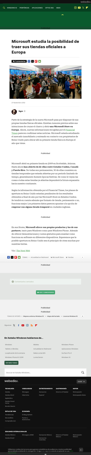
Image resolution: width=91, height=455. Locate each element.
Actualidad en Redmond (39, 257)
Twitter (83, 7)
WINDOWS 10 (12, 8)
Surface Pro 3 (67, 353)
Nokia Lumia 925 (39, 353)
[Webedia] (86, 1)
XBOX (58, 8)
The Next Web (23, 250)
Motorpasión (77, 392)
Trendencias (9, 415)
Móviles (36, 344)
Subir (80, 381)
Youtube (79, 7)
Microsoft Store (58, 257)
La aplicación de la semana (15, 353)
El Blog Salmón (27, 415)
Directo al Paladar (62, 392)
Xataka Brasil (9, 438)
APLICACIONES (37, 8)
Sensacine (42, 392)
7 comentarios (20, 61)
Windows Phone (68, 344)
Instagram (75, 7)
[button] (22, 111)
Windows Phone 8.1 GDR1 (14, 357)
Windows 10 (66, 357)
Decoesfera (9, 418)
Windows (8, 344)
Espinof (41, 395)
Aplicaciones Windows (70, 349)
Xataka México (10, 435)
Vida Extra (25, 395)
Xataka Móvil (9, 395)
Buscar (83, 372)
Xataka (7, 392)
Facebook (29, 61)
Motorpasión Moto (79, 395)
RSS (32, 325)
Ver (46, 292)
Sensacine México (45, 435)
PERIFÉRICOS (24, 8)
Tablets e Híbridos (11, 349)
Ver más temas (11, 363)
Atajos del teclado (53, 316)
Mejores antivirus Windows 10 (33, 316)
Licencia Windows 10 (70, 316)
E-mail (39, 61)
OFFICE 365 (49, 8)
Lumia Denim (38, 357)
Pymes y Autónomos (26, 419)
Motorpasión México (77, 436)
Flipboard (87, 7)
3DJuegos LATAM (28, 435)
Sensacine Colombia (42, 439)
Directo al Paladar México (62, 436)
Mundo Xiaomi (10, 406)
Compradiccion (10, 421)
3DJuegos (25, 392)
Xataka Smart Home (10, 402)
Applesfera (9, 398)
